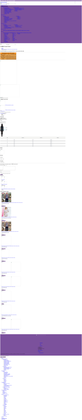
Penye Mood (6, 41)
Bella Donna (5, 406)
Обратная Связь (77, 3)
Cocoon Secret (6, 37)
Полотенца (12, 30)
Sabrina (5, 403)
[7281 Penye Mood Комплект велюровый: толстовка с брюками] (9, 187)
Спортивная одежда (4, 23)
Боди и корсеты (6, 16)
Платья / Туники (6, 13)
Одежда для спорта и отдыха (21, 32)
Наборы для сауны (6, 30)
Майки (18, 17)
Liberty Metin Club (7, 38)
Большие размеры (6, 17)
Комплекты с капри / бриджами (9, 9)
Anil (13, 33)
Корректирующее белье (7, 19)
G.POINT (14, 34)
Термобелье (5, 380)
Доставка (39, 351)
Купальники (6, 26)
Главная (2, 5)
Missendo (5, 401)
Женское (4, 371)
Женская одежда (5, 7)
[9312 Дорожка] (9, 178)
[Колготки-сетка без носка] (9, 182)
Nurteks (5, 410)
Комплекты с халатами (7, 10)
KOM (4, 407)
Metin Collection (6, 39)
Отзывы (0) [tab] (3, 115)
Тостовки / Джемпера (7, 27)
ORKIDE (14, 38)
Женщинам (5, 24)
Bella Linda (6, 34)
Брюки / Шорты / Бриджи (7, 25)
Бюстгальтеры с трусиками (8, 18)
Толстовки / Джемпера (6, 389)
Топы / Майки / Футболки (7, 386)
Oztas (4, 411)
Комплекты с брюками (7, 8)
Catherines (5, 398)
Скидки (2, 416)
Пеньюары (5, 21)
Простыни (21, 30)
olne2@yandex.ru (40, 350)
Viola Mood (5, 404)
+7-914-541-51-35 (78, 2)
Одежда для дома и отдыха (7, 32)
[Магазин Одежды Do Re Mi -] (3, 2)
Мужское (4, 378)
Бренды (2, 31)
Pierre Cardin (15, 39)
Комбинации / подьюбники (7, 374)
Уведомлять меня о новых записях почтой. (5, 173)
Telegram (41, 345)
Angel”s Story (6, 33)
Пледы (10, 30)
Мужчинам (16, 24)
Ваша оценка (1, 165)
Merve (4, 408)
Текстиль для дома (28, 32)
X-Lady (14, 40)
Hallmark (5, 400)
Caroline (5, 35)
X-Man (5, 413)
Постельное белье (17, 30)
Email (1, 172)
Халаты (16, 10)
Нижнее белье (13, 32)
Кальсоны (19, 16)
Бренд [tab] (2, 114)
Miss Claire (14, 35)
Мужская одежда (16, 7)
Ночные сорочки (6, 12)
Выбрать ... (3, 220)
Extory (4, 415)
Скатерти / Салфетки (26, 30)
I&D (13, 37)
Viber (40, 344)
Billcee (19, 33)
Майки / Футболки (18, 26)
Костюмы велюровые (7, 11)
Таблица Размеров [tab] (4, 113)
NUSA (5, 40)
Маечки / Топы (5, 375)
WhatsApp (76, 1)
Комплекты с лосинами (6, 361)
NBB (4, 409)
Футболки (5, 22)
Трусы (18, 18)
